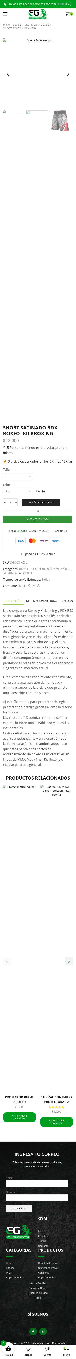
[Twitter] (20, 586)
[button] (5, 4)
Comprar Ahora (39, 519)
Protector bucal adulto (19, 1099)
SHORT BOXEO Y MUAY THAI (20, 28)
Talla (6, 469)
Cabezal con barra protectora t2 (56, 1099)
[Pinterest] (29, 586)
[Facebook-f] (33, 1331)
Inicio (6, 24)
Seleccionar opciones (19, 1117)
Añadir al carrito (42, 502)
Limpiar (40, 491)
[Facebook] (24, 586)
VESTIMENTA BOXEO (37, 24)
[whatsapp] (38, 586)
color (6, 484)
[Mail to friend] (34, 586)
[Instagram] (43, 1331)
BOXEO (17, 24)
